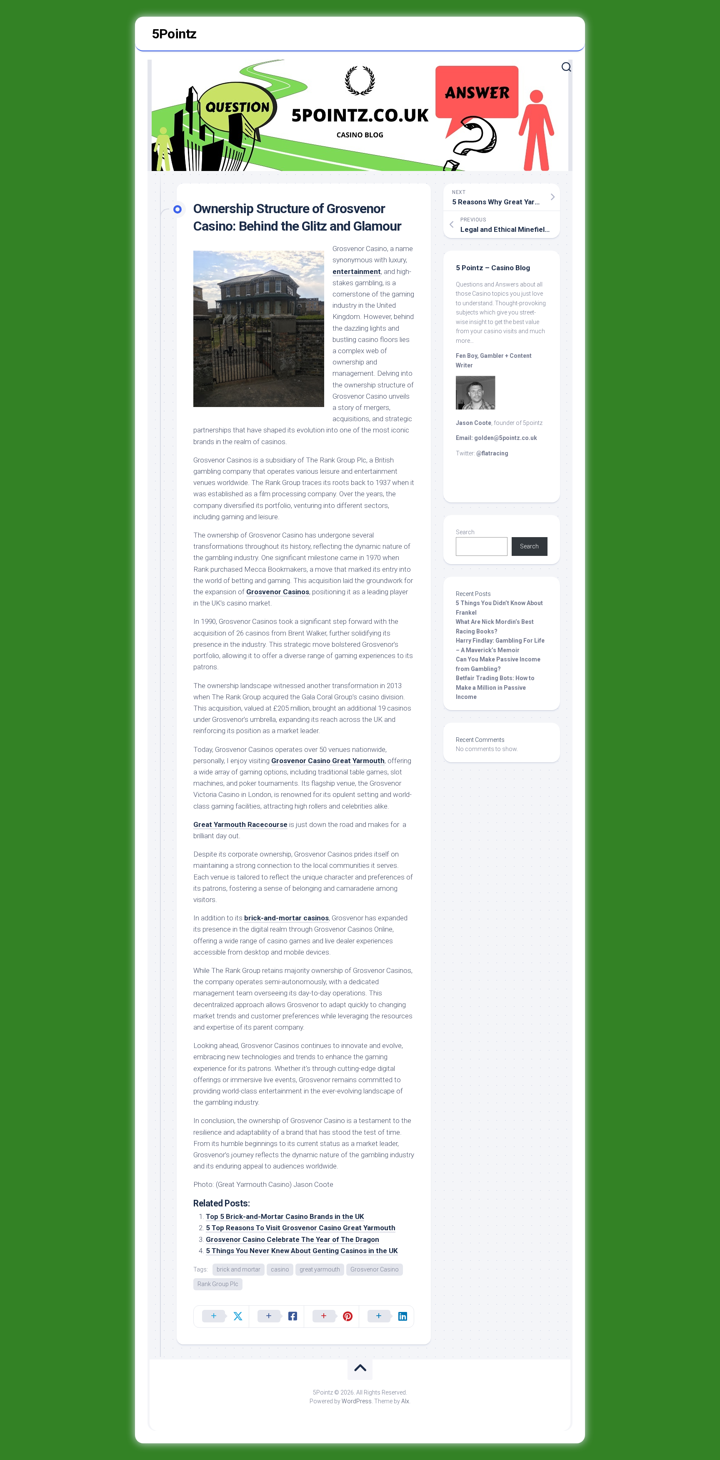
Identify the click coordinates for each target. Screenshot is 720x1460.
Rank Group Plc (218, 1284)
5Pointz (174, 34)
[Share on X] (221, 1316)
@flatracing (492, 453)
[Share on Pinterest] (331, 1316)
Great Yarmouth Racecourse (240, 824)
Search (465, 532)
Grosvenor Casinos (277, 592)
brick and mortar (238, 1269)
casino (280, 1269)
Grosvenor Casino (374, 1269)
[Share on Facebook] (276, 1316)
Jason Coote (473, 423)
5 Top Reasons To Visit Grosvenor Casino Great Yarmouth (300, 1228)
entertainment (356, 271)
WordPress (357, 1401)
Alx (405, 1401)
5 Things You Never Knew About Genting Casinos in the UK (302, 1250)
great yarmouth (320, 1269)
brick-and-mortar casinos (286, 918)
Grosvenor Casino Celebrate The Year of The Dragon (292, 1239)
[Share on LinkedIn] (386, 1316)
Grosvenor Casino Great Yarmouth (328, 760)
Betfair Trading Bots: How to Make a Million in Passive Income (495, 687)
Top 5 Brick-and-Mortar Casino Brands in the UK (285, 1216)
